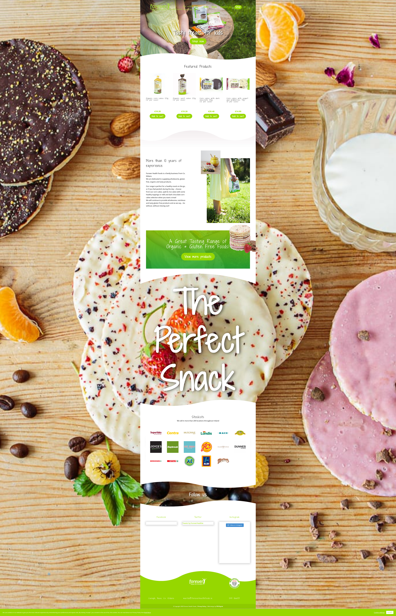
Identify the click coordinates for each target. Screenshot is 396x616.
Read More (147, 612)
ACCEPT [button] (389, 612)
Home (206, 7)
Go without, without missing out (198, 32)
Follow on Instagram (236, 525)
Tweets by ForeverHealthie (193, 523)
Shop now (198, 41)
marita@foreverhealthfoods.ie (197, 598)
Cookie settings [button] (379, 612)
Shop (238, 7)
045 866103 (234, 598)
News (214, 7)
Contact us (225, 7)
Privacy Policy (202, 606)
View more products (198, 256)
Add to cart (157, 116)
